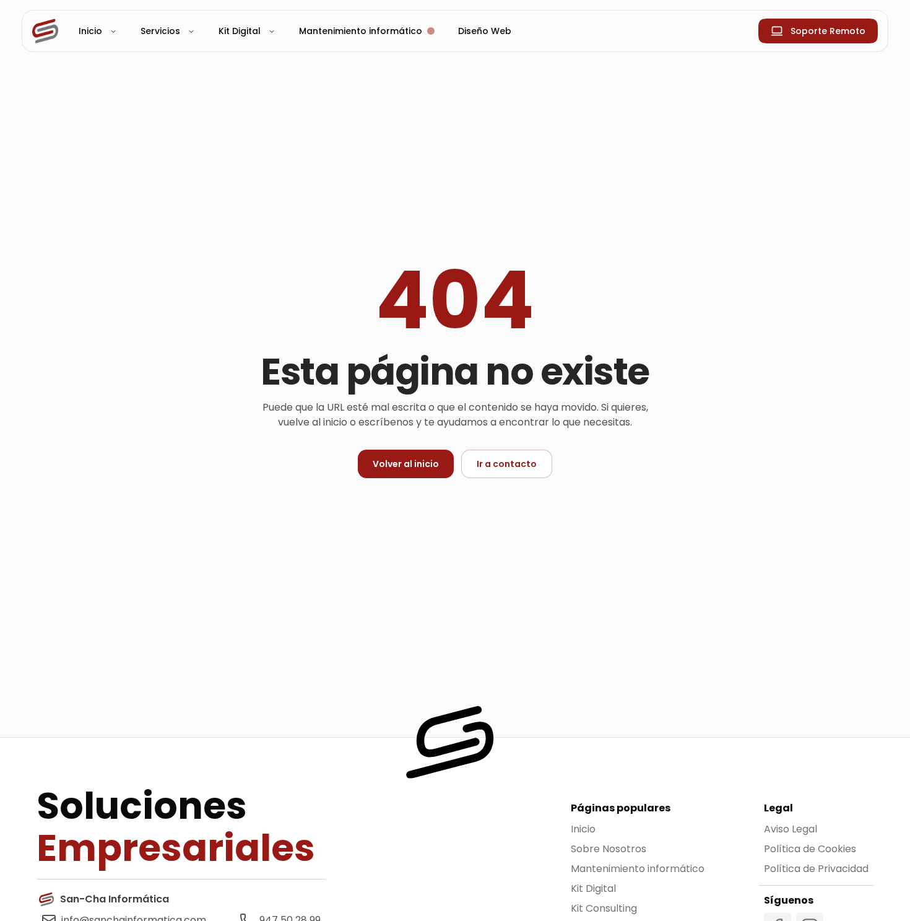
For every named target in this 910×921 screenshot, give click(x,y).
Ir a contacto (507, 464)
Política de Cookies (810, 849)
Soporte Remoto (828, 31)
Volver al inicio (406, 464)
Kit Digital (240, 31)
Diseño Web (484, 31)
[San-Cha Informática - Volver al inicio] (45, 31)
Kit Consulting (604, 908)
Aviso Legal (790, 829)
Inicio (90, 31)
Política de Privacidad (816, 869)
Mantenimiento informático (637, 869)
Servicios (160, 31)
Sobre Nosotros (608, 849)
